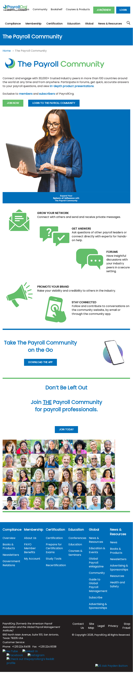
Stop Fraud (126, 626)
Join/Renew (104, 10)
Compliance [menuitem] (12, 529)
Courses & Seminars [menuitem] (75, 553)
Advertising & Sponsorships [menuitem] (98, 606)
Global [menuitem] (94, 529)
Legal (101, 626)
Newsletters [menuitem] (11, 555)
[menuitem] (13, 23)
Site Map (91, 626)
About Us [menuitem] (30, 538)
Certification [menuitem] (55, 529)
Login (123, 10)
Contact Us (78, 626)
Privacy (113, 626)
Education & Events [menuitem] (97, 550)
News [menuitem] (113, 542)
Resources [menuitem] (117, 576)
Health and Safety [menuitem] (117, 584)
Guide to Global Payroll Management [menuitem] (98, 585)
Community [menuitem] (97, 573)
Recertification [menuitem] (56, 565)
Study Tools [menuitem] (53, 559)
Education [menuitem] (76, 529)
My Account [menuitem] (32, 559)
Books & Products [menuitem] (9, 546)
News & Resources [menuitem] (96, 540)
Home (7, 51)
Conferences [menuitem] (77, 538)
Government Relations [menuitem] (11, 563)
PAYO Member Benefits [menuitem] (30, 548)
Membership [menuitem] (33, 529)
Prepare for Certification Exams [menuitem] (54, 548)
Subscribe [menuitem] (95, 597)
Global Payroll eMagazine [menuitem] (96, 562)
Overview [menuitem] (9, 538)
